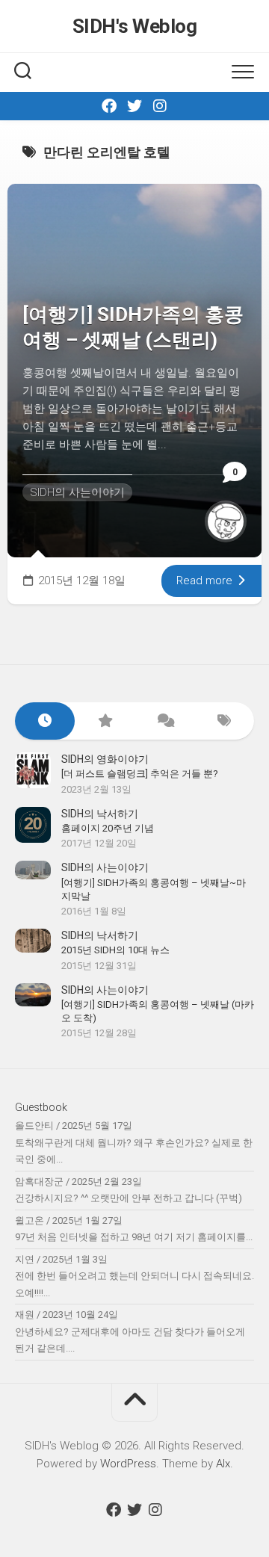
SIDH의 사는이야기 (77, 492)
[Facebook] (109, 106)
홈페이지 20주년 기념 (107, 828)
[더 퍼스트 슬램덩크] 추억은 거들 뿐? (139, 773)
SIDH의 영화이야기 (105, 759)
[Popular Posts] (104, 721)
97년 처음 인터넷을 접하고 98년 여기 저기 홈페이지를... (134, 1236)
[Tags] (224, 721)
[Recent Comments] (164, 721)
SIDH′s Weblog (134, 26)
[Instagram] (159, 106)
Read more (205, 580)
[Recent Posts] (45, 721)
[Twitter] (134, 106)
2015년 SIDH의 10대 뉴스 (115, 950)
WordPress (128, 1463)
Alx (223, 1463)
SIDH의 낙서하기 (99, 814)
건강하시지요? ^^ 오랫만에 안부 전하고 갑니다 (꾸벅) (128, 1198)
